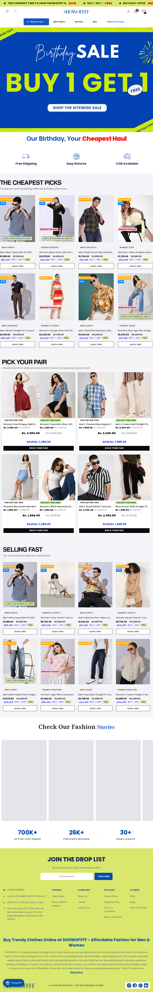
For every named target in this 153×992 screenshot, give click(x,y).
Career (81, 902)
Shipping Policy (111, 902)
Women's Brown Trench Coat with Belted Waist (133, 617)
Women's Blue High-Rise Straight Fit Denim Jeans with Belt (135, 330)
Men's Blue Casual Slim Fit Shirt (16, 252)
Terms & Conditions (109, 909)
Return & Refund (112, 917)
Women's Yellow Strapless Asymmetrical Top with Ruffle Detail (135, 252)
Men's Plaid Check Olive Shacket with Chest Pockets (96, 252)
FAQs (132, 896)
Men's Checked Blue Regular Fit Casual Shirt (96, 424)
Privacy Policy (111, 896)
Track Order (58, 896)
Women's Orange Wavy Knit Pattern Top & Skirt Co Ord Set (56, 330)
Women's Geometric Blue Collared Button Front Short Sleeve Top (57, 424)
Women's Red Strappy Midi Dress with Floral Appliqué (20, 424)
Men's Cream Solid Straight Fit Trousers (132, 424)
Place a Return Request (59, 904)
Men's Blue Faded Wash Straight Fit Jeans (20, 694)
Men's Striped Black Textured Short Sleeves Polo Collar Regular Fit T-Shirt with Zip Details (96, 506)
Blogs (132, 902)
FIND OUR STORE (138, 907)
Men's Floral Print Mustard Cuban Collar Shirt (96, 330)
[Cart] (135, 11)
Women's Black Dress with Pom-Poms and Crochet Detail (56, 252)
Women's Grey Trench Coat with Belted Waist (58, 617)
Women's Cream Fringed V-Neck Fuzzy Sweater (133, 694)
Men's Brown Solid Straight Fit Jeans (132, 506)
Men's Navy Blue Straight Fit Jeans (95, 694)
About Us (82, 896)
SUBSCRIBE (103, 876)
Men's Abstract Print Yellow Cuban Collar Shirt (95, 617)
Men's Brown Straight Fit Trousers (17, 330)
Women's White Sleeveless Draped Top (57, 506)
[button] (144, 11)
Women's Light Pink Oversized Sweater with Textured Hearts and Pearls (58, 694)
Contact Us (84, 907)
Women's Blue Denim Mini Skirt (19, 506)
